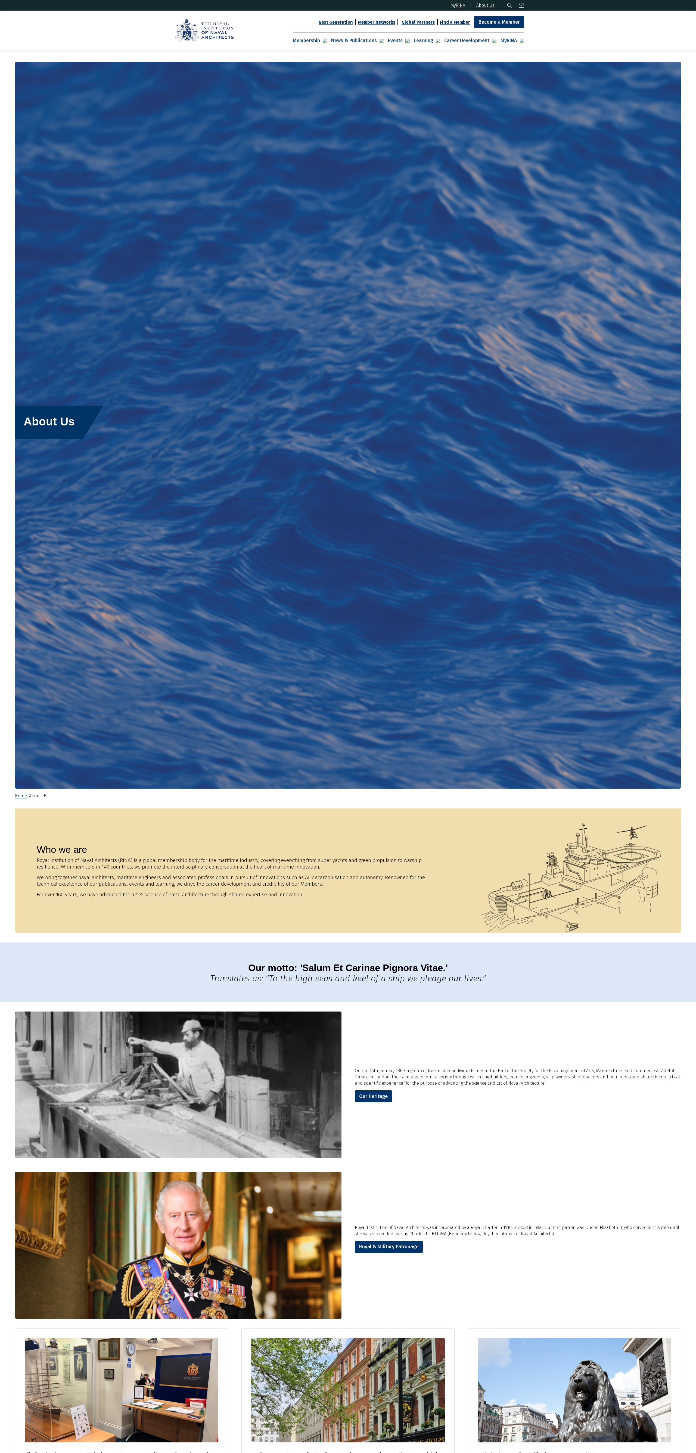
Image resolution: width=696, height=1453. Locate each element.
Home (21, 795)
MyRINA (509, 40)
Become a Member (499, 22)
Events (395, 40)
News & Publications (354, 40)
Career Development (466, 40)
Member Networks (376, 22)
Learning (423, 40)
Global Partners (418, 22)
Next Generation (336, 22)
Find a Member (455, 22)
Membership (306, 40)
